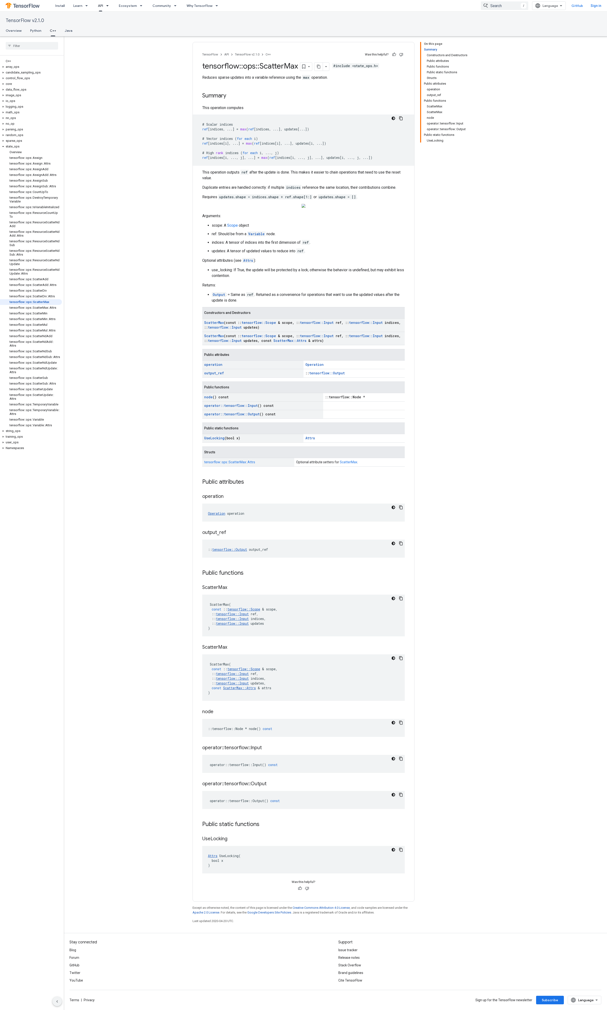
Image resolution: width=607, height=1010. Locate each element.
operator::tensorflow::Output (232, 414)
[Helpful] (394, 54)
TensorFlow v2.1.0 (25, 20)
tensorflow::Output (327, 373)
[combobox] (504, 5)
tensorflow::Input (317, 322)
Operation (314, 364)
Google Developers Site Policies (269, 912)
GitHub (577, 6)
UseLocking (214, 438)
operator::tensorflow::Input (231, 405)
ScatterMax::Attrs (289, 340)
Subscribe (550, 1000)
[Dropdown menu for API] (109, 5)
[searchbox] (32, 46)
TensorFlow (210, 54)
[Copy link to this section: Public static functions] (264, 824)
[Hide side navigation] (57, 1001)
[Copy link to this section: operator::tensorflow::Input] (266, 748)
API (100, 6)
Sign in (596, 6)
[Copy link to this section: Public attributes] (248, 482)
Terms (74, 1000)
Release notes (349, 958)
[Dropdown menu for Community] (176, 5)
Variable (256, 234)
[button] (31, 67)
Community (161, 6)
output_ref (214, 373)
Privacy (89, 1000)
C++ (53, 30)
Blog (72, 950)
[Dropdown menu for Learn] (88, 5)
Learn (77, 6)
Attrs (248, 260)
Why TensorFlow (199, 6)
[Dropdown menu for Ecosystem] (142, 5)
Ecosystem (128, 6)
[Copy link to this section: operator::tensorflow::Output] (271, 784)
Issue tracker (348, 950)
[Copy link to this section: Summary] (231, 96)
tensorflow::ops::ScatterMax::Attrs (229, 462)
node (208, 397)
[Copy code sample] (401, 118)
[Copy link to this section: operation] (228, 497)
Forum (74, 958)
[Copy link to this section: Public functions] (248, 573)
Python (35, 30)
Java (68, 30)
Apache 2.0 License (206, 912)
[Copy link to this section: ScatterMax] (232, 588)
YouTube (76, 980)
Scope (232, 225)
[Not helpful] (401, 54)
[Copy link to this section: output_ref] (231, 533)
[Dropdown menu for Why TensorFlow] (218, 5)
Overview (14, 30)
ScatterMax (214, 322)
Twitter (74, 973)
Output (219, 294)
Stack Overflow (349, 965)
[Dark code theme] (393, 118)
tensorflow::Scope (259, 322)
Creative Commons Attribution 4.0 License (321, 907)
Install (60, 6)
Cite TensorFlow (350, 980)
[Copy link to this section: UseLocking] (232, 839)
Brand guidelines (350, 973)
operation (213, 364)
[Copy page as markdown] (318, 67)
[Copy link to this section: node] (218, 712)
